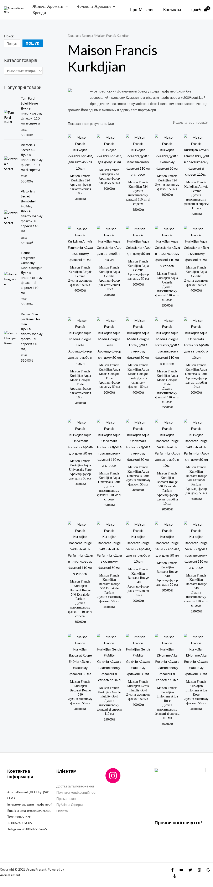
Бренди (39, 13)
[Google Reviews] (208, 870)
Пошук (32, 43)
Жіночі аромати (47, 6)
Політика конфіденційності (76, 792)
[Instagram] (112, 775)
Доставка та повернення (75, 786)
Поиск (9, 36)
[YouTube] (181, 870)
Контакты (172, 10)
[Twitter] (190, 870)
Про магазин (142, 10)
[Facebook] (172, 870)
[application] (65, 6)
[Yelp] (175, 876)
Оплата (62, 811)
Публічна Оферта (69, 805)
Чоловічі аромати (94, 6)
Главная (73, 35)
